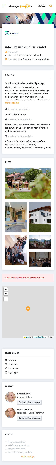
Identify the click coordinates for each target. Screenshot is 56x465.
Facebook (13, 368)
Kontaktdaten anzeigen (29, 402)
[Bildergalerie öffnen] (28, 183)
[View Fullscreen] (6, 299)
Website (13, 360)
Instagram (13, 373)
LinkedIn (13, 364)
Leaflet (28, 337)
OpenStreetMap (39, 337)
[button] (28, 309)
